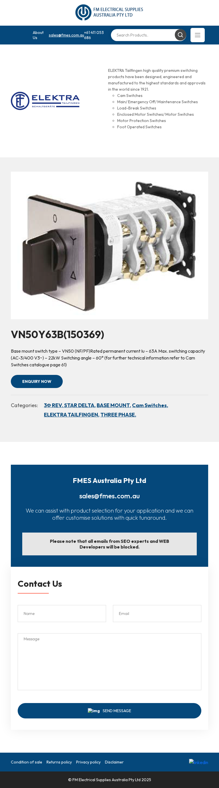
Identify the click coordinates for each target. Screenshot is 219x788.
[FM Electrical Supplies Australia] (109, 12)
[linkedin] (198, 762)
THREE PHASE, (118, 414)
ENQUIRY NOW (36, 381)
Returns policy (59, 762)
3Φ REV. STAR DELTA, (70, 405)
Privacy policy (88, 762)
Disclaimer (114, 762)
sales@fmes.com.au (66, 35)
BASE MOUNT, (114, 405)
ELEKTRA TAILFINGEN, (72, 414)
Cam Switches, (150, 405)
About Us (38, 35)
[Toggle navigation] (197, 35)
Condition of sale (26, 762)
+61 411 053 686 (94, 35)
